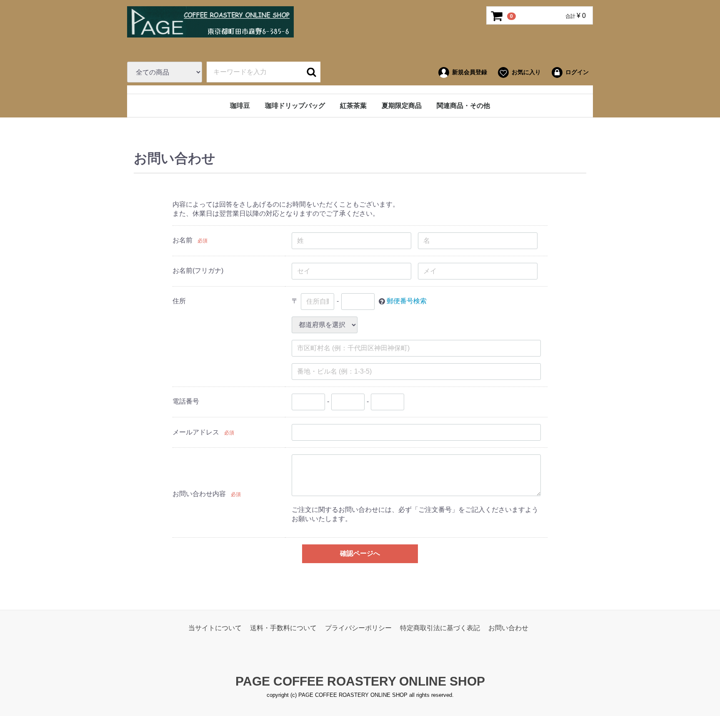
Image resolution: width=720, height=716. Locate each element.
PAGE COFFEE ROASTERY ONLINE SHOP (360, 681)
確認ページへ (360, 553)
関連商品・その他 (463, 105)
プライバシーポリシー (358, 627)
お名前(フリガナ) (197, 270)
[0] (497, 16)
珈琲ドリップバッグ (295, 105)
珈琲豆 (240, 105)
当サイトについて (215, 627)
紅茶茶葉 (353, 105)
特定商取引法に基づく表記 (440, 627)
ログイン (577, 72)
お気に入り (526, 72)
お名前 (182, 240)
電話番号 (185, 401)
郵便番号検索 (407, 300)
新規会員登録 (469, 72)
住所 (179, 300)
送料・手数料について (283, 627)
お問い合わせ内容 (199, 493)
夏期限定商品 (402, 105)
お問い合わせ (508, 627)
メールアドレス (195, 431)
